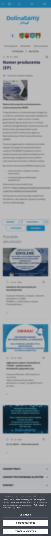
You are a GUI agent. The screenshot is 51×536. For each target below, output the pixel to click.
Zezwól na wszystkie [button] (25, 531)
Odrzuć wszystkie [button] (25, 523)
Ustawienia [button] (25, 514)
